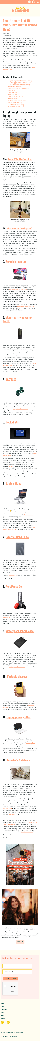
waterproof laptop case (17, 667)
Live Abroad (4, 1009)
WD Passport (12, 575)
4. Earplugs (12, 90)
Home (2, 1004)
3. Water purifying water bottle (18, 88)
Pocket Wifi (12, 422)
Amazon (12, 814)
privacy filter (30, 743)
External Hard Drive (17, 537)
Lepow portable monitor (25, 306)
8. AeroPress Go (13, 98)
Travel (2, 1006)
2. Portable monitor (14, 87)
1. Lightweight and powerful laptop (20, 81)
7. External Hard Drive (15, 96)
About (2, 1015)
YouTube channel (27, 832)
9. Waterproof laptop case (17, 100)
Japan (2, 1012)
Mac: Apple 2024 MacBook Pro (20, 83)
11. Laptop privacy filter (16, 104)
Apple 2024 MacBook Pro (20, 159)
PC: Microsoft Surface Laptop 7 (20, 85)
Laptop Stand (13, 483)
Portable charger (17, 676)
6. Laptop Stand (13, 94)
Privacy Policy (13, 1036)
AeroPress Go (14, 586)
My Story (20, 941)
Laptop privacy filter (18, 717)
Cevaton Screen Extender (18, 289)
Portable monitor (16, 261)
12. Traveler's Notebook (16, 106)
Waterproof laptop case (20, 631)
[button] (37, 1)
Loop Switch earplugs (20, 409)
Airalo (11, 466)
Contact (3, 1018)
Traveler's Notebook (18, 760)
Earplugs (11, 379)
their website (7, 808)
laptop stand (28, 515)
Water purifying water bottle (17, 319)
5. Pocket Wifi (12, 92)
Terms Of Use (4, 1036)
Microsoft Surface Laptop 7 (19, 228)
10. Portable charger (15, 102)
